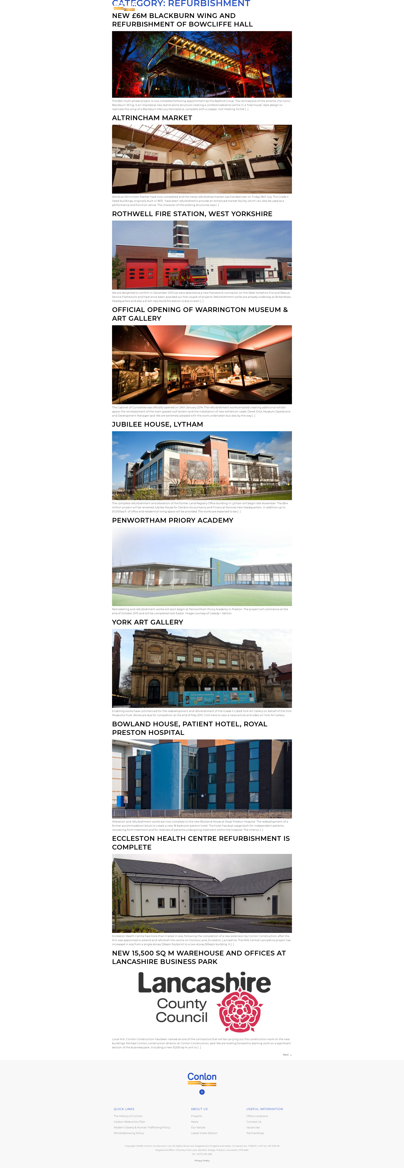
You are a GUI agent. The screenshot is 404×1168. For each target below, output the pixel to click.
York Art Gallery (147, 622)
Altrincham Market (152, 118)
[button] (287, 5)
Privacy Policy (202, 1160)
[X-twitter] (202, 1092)
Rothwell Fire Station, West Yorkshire (192, 214)
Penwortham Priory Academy (172, 520)
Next (287, 1054)
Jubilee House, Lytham (157, 424)
